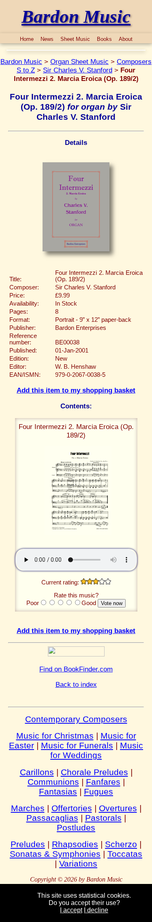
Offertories (71, 808)
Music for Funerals (77, 745)
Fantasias (58, 791)
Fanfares (103, 781)
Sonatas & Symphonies (55, 853)
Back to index (76, 684)
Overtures (118, 808)
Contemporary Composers (76, 719)
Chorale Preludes (94, 772)
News (47, 39)
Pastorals (103, 817)
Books (104, 39)
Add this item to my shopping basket (76, 390)
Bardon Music (21, 61)
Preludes (28, 844)
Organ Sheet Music (79, 61)
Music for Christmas (55, 735)
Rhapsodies (75, 844)
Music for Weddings (96, 750)
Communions (53, 781)
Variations (78, 863)
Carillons (37, 772)
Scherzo (121, 844)
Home (27, 39)
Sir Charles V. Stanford (77, 70)
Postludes (76, 827)
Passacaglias (52, 817)
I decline (96, 910)
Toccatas (124, 853)
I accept (71, 910)
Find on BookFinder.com (76, 669)
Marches (28, 808)
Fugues (98, 791)
